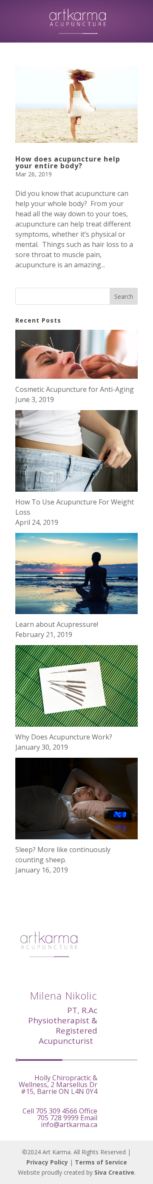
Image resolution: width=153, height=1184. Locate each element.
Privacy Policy (47, 1162)
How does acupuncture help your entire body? (67, 162)
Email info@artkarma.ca (69, 1121)
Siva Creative (114, 1172)
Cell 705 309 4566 (50, 1111)
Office (67, 1114)
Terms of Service (101, 1162)
